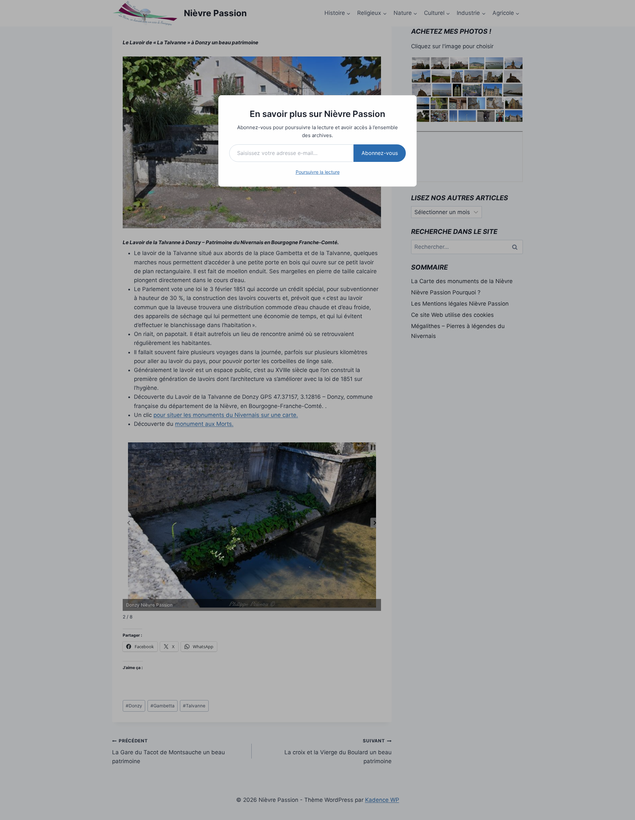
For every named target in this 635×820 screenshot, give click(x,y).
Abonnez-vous (379, 153)
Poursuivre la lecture (318, 172)
